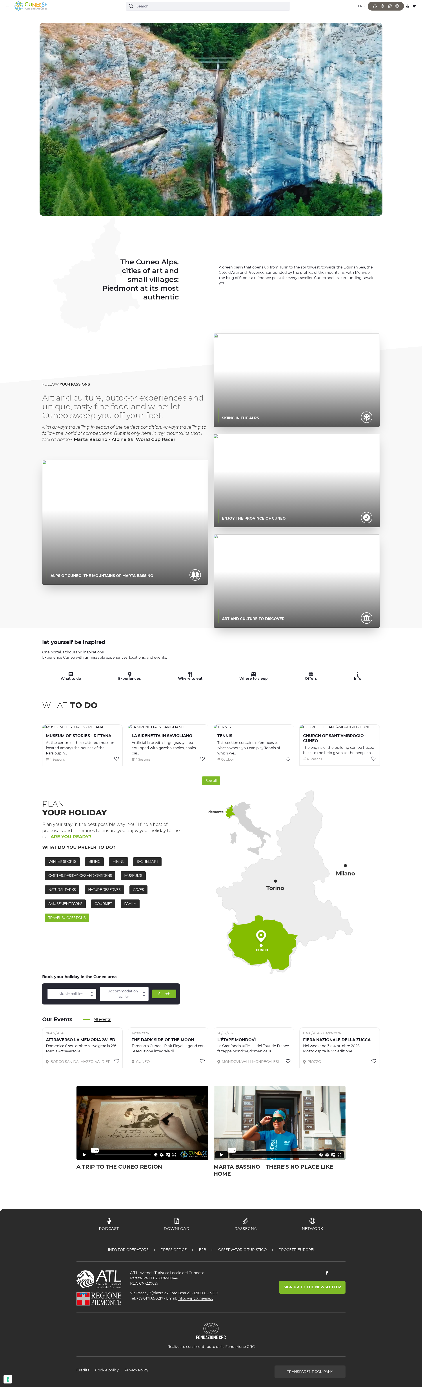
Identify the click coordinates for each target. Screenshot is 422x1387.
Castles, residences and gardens (80, 876)
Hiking (118, 861)
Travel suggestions (67, 918)
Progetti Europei (296, 1250)
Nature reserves (104, 890)
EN (360, 6)
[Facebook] (327, 1273)
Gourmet (103, 904)
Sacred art (147, 861)
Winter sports (62, 861)
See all (211, 781)
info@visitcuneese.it (195, 1298)
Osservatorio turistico (242, 1250)
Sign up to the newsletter (312, 1287)
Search (164, 994)
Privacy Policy (136, 1370)
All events (102, 1019)
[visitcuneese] (30, 6)
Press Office (174, 1250)
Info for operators (128, 1250)
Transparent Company (310, 1372)
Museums (133, 876)
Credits (82, 1370)
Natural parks (62, 890)
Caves (138, 890)
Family (130, 904)
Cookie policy (107, 1370)
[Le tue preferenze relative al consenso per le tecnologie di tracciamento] (8, 1379)
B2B (203, 1250)
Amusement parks (65, 904)
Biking (94, 861)
